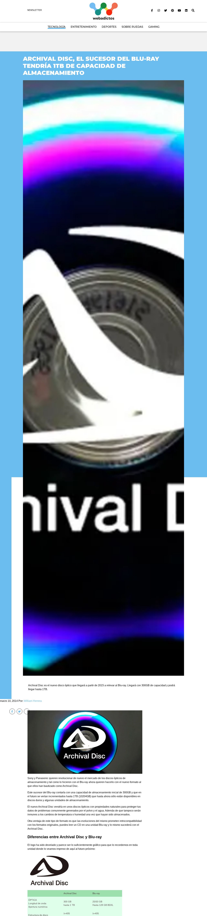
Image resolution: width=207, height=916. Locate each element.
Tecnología (56, 26)
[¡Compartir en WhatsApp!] (27, 711)
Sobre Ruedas (132, 26)
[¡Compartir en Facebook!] (12, 711)
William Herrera (33, 701)
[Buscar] (193, 10)
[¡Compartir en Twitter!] (19, 711)
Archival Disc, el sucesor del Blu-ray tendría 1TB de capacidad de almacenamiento (91, 65)
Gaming (153, 26)
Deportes (109, 26)
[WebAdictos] (103, 11)
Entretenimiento (84, 26)
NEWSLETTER (34, 10)
